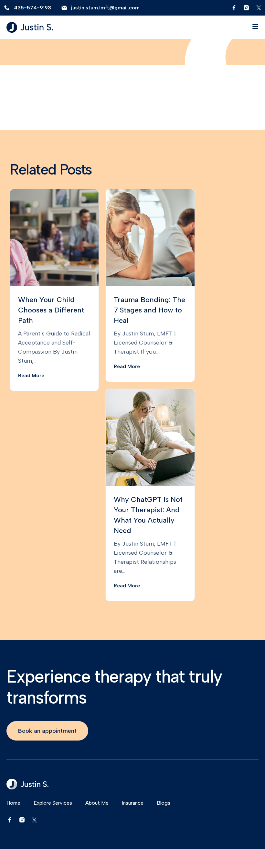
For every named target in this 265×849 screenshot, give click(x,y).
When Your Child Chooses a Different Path (51, 310)
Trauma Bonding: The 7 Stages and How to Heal (149, 310)
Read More (31, 375)
